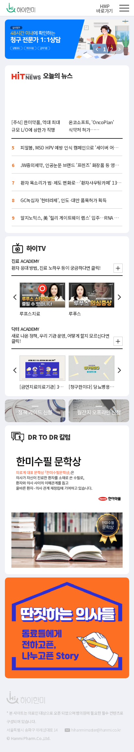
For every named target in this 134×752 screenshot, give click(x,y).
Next (119, 297)
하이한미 (23, 8)
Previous (14, 297)
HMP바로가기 (104, 8)
